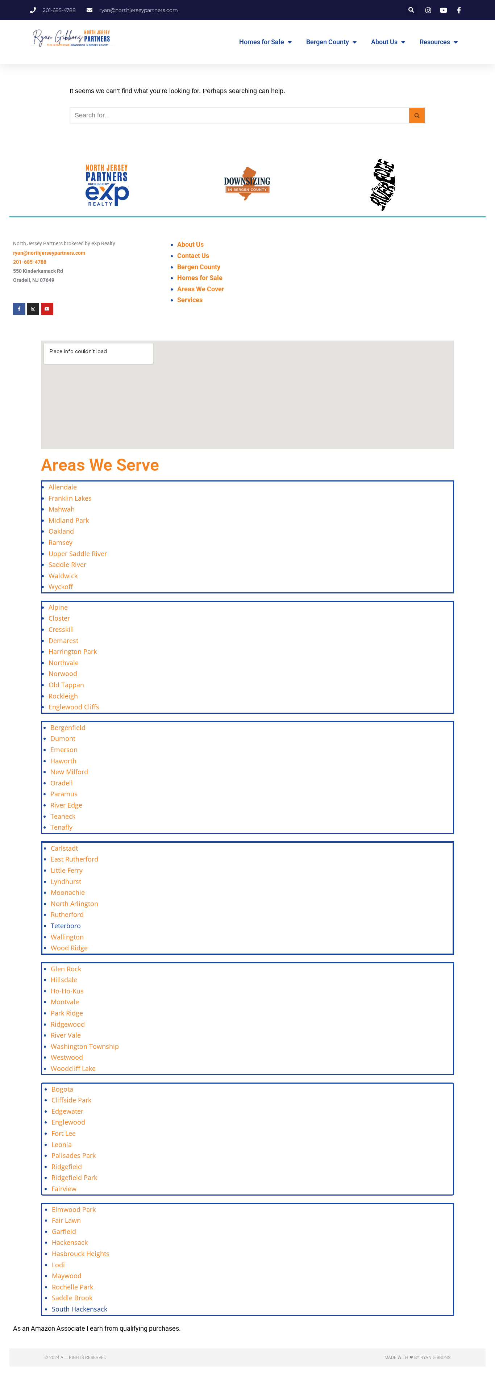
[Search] (417, 115)
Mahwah (62, 509)
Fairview (63, 1188)
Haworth (63, 760)
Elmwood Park (74, 1209)
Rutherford (67, 914)
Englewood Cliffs (74, 706)
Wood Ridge (69, 947)
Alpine (58, 607)
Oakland (61, 531)
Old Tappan (66, 684)
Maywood (67, 1275)
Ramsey (60, 542)
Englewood (68, 1122)
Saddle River (67, 564)
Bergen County (327, 42)
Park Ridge (67, 1013)
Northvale (64, 662)
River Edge (66, 805)
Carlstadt (64, 848)
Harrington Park (73, 651)
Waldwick (63, 575)
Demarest (63, 640)
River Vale (66, 1035)
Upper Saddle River (78, 553)
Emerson (64, 749)
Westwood (67, 1057)
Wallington (67, 937)
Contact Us (193, 255)
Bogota (62, 1089)
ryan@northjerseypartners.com (49, 253)
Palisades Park (73, 1155)
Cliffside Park (71, 1100)
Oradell (61, 783)
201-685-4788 (29, 262)
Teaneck (62, 816)
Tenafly (61, 827)
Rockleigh (63, 696)
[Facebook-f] (19, 309)
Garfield (64, 1231)
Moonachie (68, 892)
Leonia (61, 1144)
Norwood (63, 673)
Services (190, 300)
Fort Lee (63, 1133)
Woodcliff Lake (73, 1068)
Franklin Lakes (70, 498)
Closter (59, 618)
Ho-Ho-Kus (67, 991)
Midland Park (69, 520)
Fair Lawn (66, 1220)
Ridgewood (68, 1024)
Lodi (58, 1264)
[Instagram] (33, 309)
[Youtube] (47, 309)
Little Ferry (67, 870)
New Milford (69, 771)
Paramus (64, 793)
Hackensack (70, 1242)
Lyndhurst (66, 881)
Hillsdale (64, 979)
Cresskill (61, 629)
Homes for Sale (261, 42)
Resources (435, 42)
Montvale (65, 1001)
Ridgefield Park (74, 1177)
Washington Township (85, 1046)
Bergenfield (68, 727)
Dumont (62, 738)
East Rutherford (74, 859)
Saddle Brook (72, 1297)
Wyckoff (61, 586)
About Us (384, 42)
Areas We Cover (200, 289)
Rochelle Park (72, 1287)
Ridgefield (66, 1166)
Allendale (63, 487)
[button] (411, 10)
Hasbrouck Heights (80, 1253)
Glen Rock (66, 968)
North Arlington (74, 903)
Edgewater (67, 1111)
